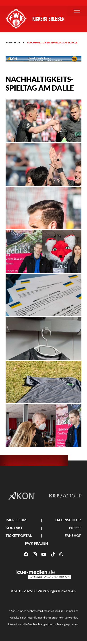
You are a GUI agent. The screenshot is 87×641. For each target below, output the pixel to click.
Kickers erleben (48, 19)
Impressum (16, 520)
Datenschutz (68, 520)
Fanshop (73, 535)
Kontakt (14, 527)
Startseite (13, 42)
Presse (75, 527)
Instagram (35, 554)
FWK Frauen (36, 543)
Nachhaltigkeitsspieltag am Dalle (52, 42)
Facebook (26, 554)
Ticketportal (19, 535)
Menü (77, 11)
